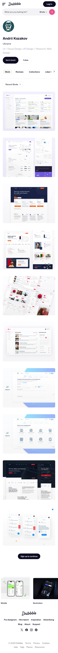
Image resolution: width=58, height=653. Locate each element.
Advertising (48, 619)
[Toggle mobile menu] (3, 4)
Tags (22, 647)
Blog (20, 624)
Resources (39, 647)
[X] (22, 629)
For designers (10, 619)
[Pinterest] (36, 629)
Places (29, 647)
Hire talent (24, 619)
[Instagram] (31, 629)
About (27, 624)
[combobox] (20, 12)
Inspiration (36, 619)
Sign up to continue (29, 556)
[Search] (52, 12)
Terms (28, 643)
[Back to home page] (14, 4)
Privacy (36, 643)
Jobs (16, 647)
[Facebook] (26, 629)
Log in (49, 4)
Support (36, 624)
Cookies (46, 643)
